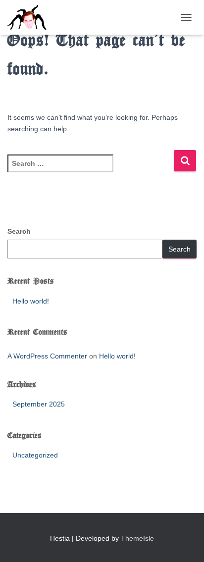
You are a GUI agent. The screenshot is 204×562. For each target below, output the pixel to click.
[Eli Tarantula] (68, 17)
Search (19, 231)
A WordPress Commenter (47, 356)
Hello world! (30, 301)
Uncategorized (35, 455)
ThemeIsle (137, 538)
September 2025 (38, 404)
